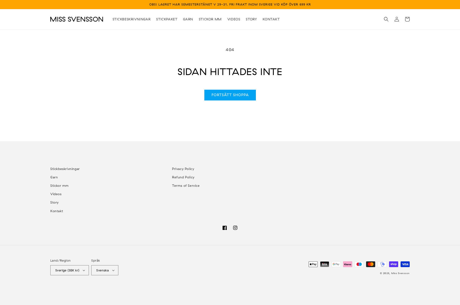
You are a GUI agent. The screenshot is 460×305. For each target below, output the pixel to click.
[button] (386, 19)
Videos (56, 194)
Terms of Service (186, 185)
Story (54, 202)
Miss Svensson (400, 273)
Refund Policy (183, 177)
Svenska (102, 270)
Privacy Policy (183, 169)
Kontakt (56, 211)
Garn (54, 177)
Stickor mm (59, 185)
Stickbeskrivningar (65, 169)
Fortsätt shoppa (230, 95)
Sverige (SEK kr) (67, 270)
